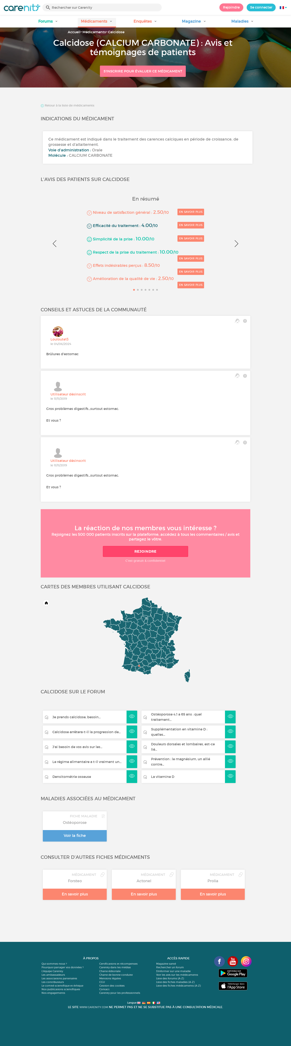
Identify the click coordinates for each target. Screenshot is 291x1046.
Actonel (144, 881)
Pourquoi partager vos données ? (63, 967)
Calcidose (116, 32)
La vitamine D (162, 776)
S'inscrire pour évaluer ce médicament (143, 71)
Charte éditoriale (110, 971)
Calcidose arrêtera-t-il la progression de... (86, 732)
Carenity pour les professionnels (119, 992)
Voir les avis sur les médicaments (177, 974)
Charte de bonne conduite (116, 974)
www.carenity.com (93, 1007)
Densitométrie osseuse (71, 776)
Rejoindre (231, 7)
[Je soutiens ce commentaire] (237, 321)
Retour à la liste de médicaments (69, 105)
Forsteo (75, 881)
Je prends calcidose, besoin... (76, 717)
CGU (102, 982)
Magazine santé (166, 963)
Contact (104, 989)
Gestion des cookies (112, 985)
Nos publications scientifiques (61, 989)
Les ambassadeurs (53, 974)
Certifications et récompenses (118, 963)
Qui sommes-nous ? (54, 963)
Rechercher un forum (170, 967)
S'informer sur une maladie (173, 971)
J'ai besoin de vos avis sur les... (77, 747)
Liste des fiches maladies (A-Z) (175, 982)
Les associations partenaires (59, 978)
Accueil (74, 32)
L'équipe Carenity (52, 971)
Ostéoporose (75, 822)
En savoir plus (191, 211)
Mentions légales (110, 978)
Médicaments (94, 32)
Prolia (212, 881)
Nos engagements (53, 992)
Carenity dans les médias (115, 967)
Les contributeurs (53, 982)
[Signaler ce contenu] (245, 321)
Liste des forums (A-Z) (170, 978)
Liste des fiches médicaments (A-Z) (178, 985)
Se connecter (261, 7)
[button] (48, 22)
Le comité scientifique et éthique (62, 985)
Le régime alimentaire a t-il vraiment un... (86, 762)
